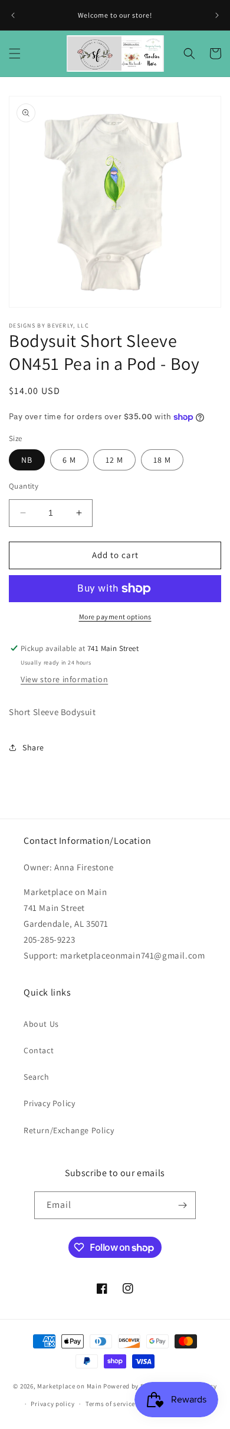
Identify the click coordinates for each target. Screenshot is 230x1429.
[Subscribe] (182, 1205)
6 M (69, 460)
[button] (15, 53)
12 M (114, 460)
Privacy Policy (49, 1103)
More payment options (115, 616)
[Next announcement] (217, 15)
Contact (39, 1050)
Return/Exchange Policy (69, 1130)
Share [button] (33, 747)
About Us (41, 1024)
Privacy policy (52, 1404)
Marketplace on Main (69, 1385)
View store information (64, 679)
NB (26, 460)
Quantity (23, 486)
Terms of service (110, 1404)
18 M (162, 460)
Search (37, 1076)
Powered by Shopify (133, 1385)
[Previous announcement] (13, 15)
